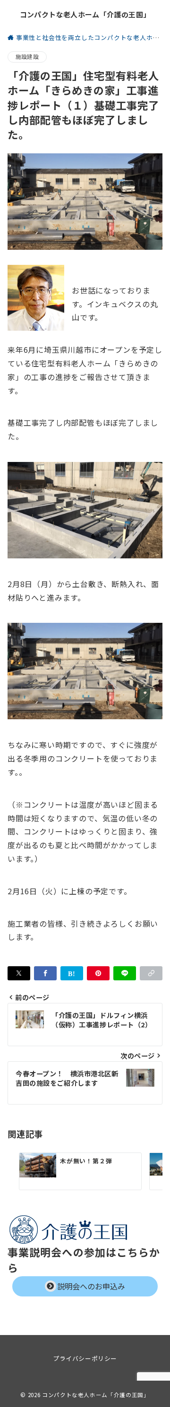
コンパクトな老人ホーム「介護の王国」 (85, 14)
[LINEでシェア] (124, 973)
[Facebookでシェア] (45, 973)
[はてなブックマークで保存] (71, 973)
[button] (151, 973)
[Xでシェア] (19, 973)
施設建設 (27, 56)
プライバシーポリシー (85, 1358)
